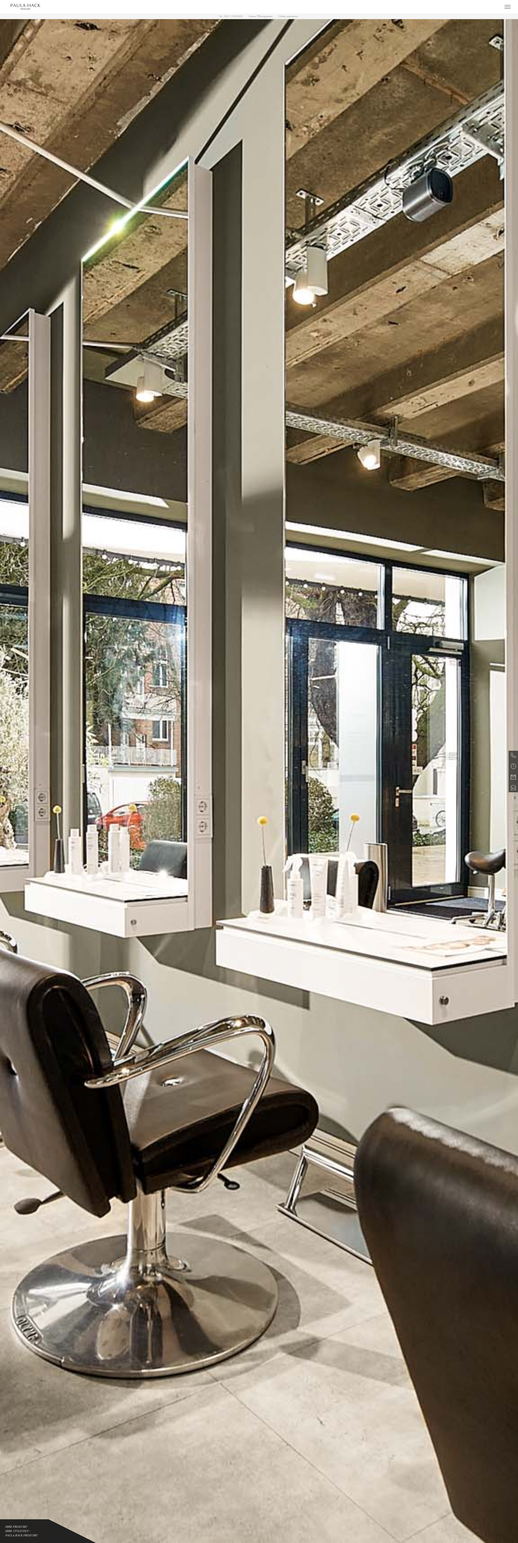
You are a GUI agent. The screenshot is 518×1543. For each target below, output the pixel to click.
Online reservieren (288, 16)
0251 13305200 (233, 16)
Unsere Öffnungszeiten (260, 16)
